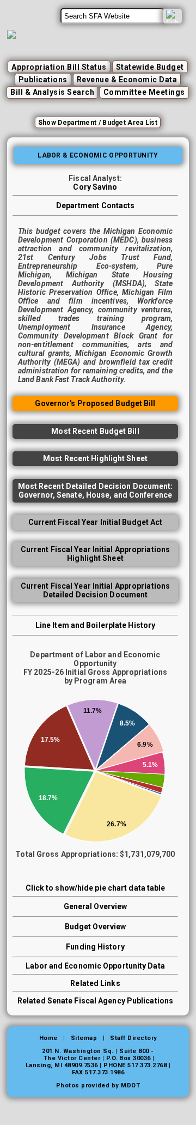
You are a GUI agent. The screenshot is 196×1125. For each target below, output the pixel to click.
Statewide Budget (150, 67)
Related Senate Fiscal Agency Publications (95, 1000)
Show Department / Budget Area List (97, 122)
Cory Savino (95, 187)
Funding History (95, 946)
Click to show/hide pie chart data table (96, 888)
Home (48, 1038)
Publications (43, 79)
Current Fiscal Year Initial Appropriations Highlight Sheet (95, 553)
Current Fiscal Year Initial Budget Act (95, 522)
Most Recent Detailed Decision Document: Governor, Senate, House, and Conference (95, 490)
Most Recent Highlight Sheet (95, 458)
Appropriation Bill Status (59, 67)
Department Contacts (95, 205)
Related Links (95, 983)
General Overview (95, 906)
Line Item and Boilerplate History (95, 625)
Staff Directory (133, 1038)
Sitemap (84, 1038)
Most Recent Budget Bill (95, 431)
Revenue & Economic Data (127, 79)
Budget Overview (95, 926)
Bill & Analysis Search (52, 92)
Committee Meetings (144, 92)
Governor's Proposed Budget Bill (95, 403)
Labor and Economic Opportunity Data (95, 965)
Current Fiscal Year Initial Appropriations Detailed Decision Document (95, 590)
